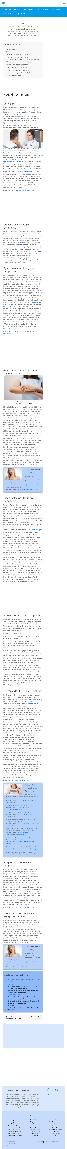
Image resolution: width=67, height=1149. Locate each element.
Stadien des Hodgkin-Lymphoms (17, 65)
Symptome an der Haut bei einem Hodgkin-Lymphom (24, 59)
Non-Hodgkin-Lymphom (32, 171)
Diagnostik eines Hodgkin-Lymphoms (18, 62)
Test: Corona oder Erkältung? (27, 849)
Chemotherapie (32, 704)
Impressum (55, 1142)
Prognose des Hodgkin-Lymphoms (17, 70)
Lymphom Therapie (21, 780)
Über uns (40, 1142)
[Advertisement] (23, 85)
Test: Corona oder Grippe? (27, 854)
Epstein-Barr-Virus (20, 242)
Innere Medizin (17, 9)
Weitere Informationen (13, 76)
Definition (9, 52)
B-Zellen (20, 116)
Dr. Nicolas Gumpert (15, 1017)
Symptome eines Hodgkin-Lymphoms (18, 57)
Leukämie (38, 9)
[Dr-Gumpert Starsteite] (4, 3)
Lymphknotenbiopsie (35, 530)
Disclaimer (47, 1142)
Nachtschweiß (21, 162)
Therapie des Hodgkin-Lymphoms (17, 67)
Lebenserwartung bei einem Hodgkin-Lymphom (22, 73)
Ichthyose (34, 438)
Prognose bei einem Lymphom (25, 190)
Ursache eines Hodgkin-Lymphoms (17, 54)
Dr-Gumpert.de (7, 9)
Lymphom (46, 9)
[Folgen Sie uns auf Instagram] (48, 1094)
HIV (40, 251)
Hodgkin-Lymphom (12, 49)
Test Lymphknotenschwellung (28, 489)
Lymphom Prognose (14, 995)
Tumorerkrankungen (28, 9)
